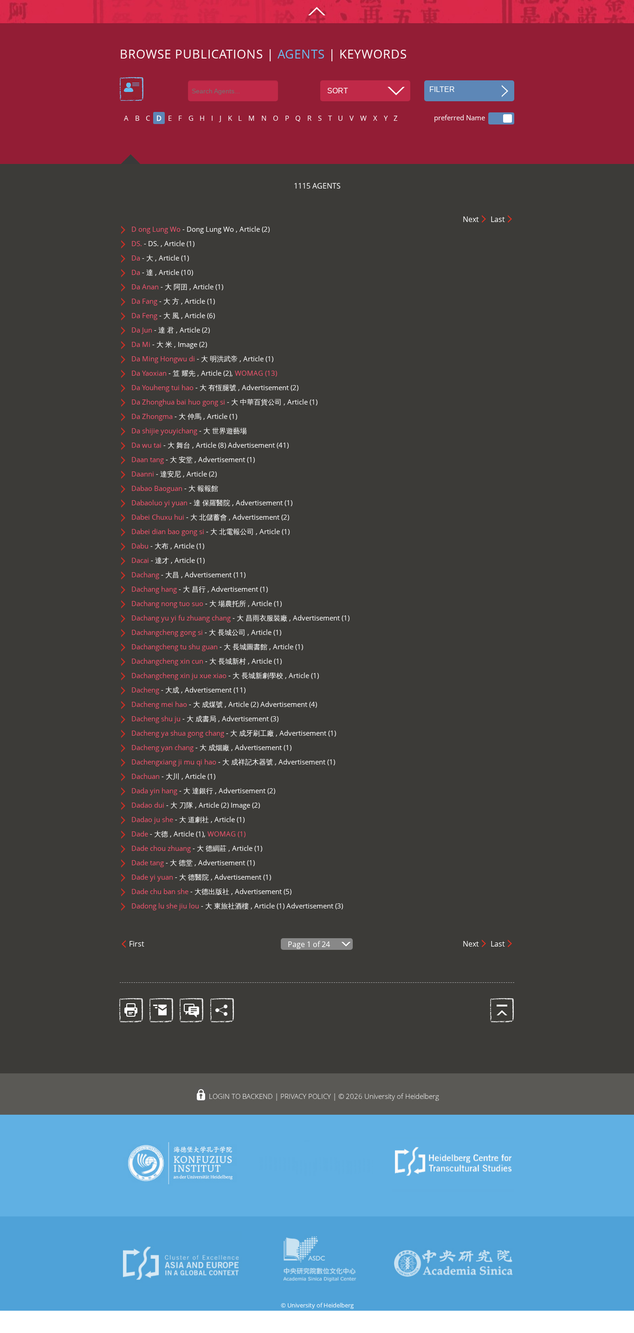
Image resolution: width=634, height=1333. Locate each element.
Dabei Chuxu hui (179, 517)
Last (498, 219)
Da (143, 257)
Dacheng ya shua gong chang (202, 733)
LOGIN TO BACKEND (241, 1096)
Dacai (151, 560)
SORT (337, 91)
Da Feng (155, 315)
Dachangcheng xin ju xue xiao (207, 675)
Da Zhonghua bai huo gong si (206, 401)
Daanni (157, 473)
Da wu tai (160, 445)
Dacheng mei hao (177, 704)
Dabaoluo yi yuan (180, 502)
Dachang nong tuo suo (188, 603)
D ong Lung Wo (182, 229)
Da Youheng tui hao (183, 387)
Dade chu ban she (181, 891)
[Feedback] (191, 1009)
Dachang (156, 574)
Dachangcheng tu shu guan (199, 646)
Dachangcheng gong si (188, 632)
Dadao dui (162, 805)
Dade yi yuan (170, 877)
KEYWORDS (373, 54)
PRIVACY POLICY (305, 1096)
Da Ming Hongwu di (184, 358)
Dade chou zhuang (178, 848)
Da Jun (152, 329)
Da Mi (151, 344)
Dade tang (162, 862)
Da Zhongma (166, 416)
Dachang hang (168, 589)
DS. (146, 243)
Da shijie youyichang (189, 430)
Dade (150, 833)
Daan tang (162, 459)
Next (471, 219)
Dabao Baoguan (174, 488)
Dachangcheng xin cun (188, 661)
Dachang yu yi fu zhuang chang (209, 617)
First (136, 944)
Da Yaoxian (163, 373)
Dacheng (156, 689)
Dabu (150, 545)
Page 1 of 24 (309, 944)
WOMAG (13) (256, 373)
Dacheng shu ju (173, 718)
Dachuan (156, 776)
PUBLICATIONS (219, 54)
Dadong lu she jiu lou (190, 905)
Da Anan (159, 286)
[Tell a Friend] (161, 1009)
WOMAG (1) (226, 833)
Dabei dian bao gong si (192, 531)
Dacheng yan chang (180, 747)
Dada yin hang (172, 790)
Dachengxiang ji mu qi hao (202, 761)
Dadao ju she (170, 819)
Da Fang (155, 301)
